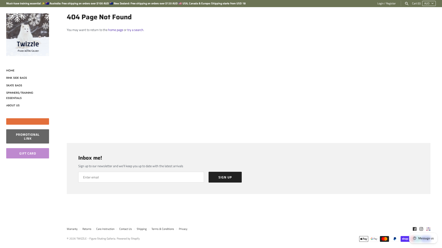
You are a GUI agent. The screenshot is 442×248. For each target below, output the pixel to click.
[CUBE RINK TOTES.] (428, 229)
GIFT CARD (27, 153)
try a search (135, 29)
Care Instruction (105, 229)
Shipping (142, 229)
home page (115, 29)
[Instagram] (421, 229)
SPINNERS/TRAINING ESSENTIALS (19, 95)
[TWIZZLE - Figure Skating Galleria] (27, 34)
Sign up (225, 177)
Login (380, 3)
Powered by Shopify (128, 239)
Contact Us (125, 229)
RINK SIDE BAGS (16, 78)
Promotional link (28, 136)
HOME (10, 70)
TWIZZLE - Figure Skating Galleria (95, 239)
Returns (86, 229)
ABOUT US (13, 105)
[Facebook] (414, 229)
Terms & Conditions (162, 229)
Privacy (183, 229)
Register (391, 3)
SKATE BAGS (14, 85)
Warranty (72, 229)
